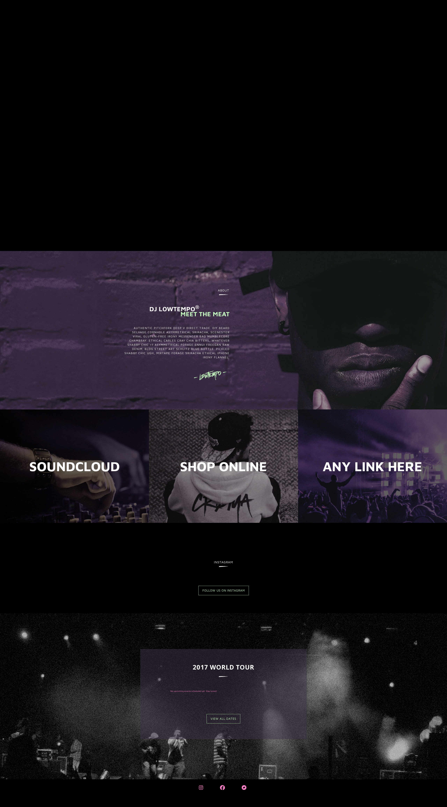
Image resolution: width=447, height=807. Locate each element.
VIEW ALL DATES (223, 718)
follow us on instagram (223, 590)
